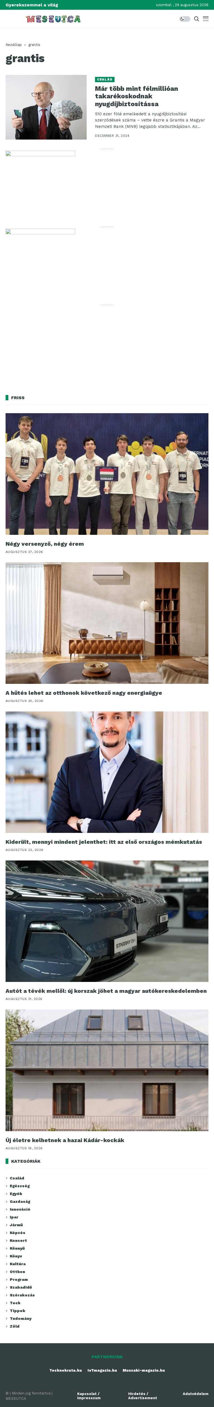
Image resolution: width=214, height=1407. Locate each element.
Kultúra (18, 1264)
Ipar (14, 1217)
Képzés (17, 1232)
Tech (15, 1303)
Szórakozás (22, 1295)
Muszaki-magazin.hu (144, 1370)
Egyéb (16, 1193)
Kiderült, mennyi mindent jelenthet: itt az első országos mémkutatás (104, 841)
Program (19, 1279)
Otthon (17, 1271)
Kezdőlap (14, 45)
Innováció (20, 1209)
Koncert (18, 1240)
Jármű (16, 1225)
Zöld (15, 1326)
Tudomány (20, 1318)
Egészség (20, 1186)
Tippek (17, 1310)
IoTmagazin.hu (102, 1370)
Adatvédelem (195, 1394)
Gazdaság (20, 1201)
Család (105, 79)
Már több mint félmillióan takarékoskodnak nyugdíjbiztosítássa (136, 96)
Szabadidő (21, 1287)
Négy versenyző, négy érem (45, 543)
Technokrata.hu (65, 1370)
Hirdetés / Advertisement (142, 1396)
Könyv (16, 1256)
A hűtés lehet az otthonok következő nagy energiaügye (84, 692)
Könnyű (17, 1248)
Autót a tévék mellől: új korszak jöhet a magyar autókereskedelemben (106, 990)
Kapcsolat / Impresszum (89, 1396)
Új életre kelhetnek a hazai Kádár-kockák (65, 1140)
